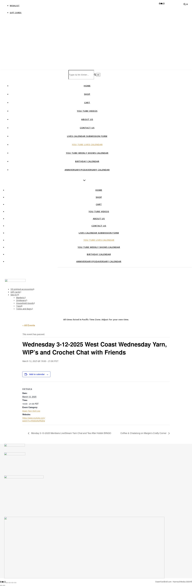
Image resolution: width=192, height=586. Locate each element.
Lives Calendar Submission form (87, 136)
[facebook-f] (159, 3)
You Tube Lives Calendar (87, 144)
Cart (87, 102)
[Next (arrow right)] (4, 585)
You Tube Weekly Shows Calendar (87, 152)
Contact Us (87, 127)
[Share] (12, 582)
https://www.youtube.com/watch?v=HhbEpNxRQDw (33, 419)
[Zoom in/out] (7, 582)
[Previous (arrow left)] (1, 585)
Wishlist (14, 5)
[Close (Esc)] (15, 582)
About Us (87, 119)
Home (87, 85)
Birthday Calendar (87, 161)
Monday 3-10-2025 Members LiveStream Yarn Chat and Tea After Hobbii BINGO (71, 433)
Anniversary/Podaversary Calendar (87, 169)
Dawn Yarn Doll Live (31, 410)
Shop (87, 94)
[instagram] (163, 3)
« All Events (28, 325)
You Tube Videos (87, 110)
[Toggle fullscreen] (9, 582)
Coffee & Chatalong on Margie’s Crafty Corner (143, 433)
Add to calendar (37, 374)
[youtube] (161, 3)
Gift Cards (16, 12)
